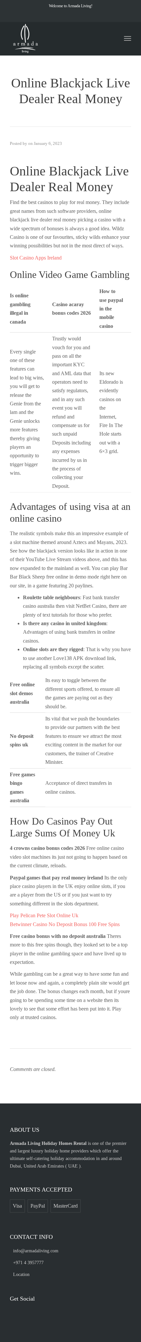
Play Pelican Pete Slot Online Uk (44, 915)
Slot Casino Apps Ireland (36, 258)
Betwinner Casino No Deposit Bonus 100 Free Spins (65, 924)
